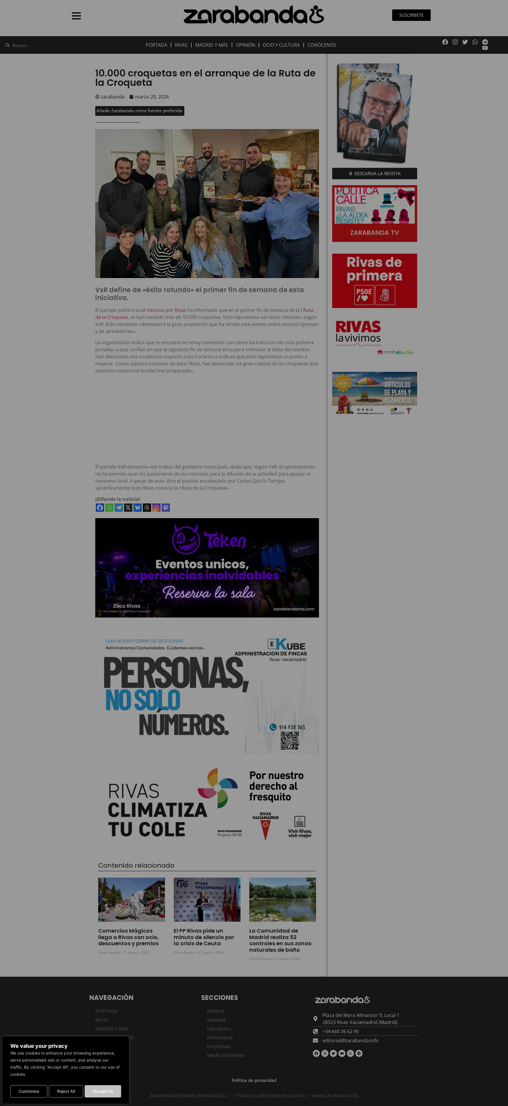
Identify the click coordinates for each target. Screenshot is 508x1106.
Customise (29, 1091)
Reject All (66, 1091)
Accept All (103, 1091)
